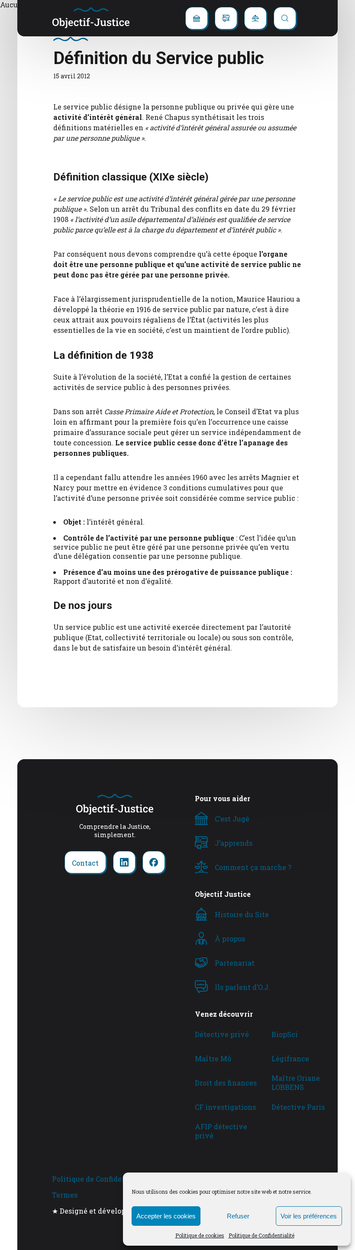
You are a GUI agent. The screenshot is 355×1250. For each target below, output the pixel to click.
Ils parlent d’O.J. (242, 987)
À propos (230, 938)
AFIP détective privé (221, 1131)
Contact (85, 862)
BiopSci (284, 1034)
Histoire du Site (242, 914)
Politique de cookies (199, 1235)
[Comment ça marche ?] (255, 18)
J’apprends (233, 842)
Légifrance (290, 1058)
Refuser (238, 1216)
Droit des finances (226, 1082)
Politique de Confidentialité (261, 1235)
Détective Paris (298, 1106)
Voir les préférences (309, 1216)
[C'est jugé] (196, 18)
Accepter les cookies (166, 1216)
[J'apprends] (226, 18)
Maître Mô (213, 1058)
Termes (64, 1194)
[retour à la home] (91, 18)
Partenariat (235, 962)
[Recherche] (285, 18)
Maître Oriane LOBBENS (295, 1082)
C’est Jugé (232, 818)
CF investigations (225, 1106)
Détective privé (222, 1034)
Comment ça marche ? (253, 867)
